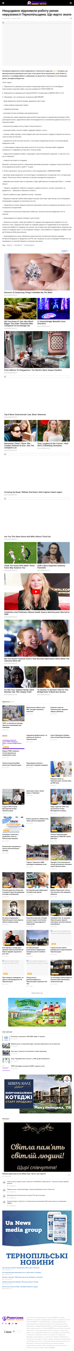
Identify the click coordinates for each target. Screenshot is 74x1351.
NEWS (53, 775)
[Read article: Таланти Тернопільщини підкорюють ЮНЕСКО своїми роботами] (61, 824)
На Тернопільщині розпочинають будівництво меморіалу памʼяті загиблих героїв (35, 951)
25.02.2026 (6, 924)
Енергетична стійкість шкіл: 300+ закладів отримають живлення (35, 709)
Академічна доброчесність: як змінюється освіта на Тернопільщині (36, 737)
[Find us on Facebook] (2, 1324)
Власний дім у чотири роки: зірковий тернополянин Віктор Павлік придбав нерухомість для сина (12, 951)
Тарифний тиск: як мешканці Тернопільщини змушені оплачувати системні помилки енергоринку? (60, 921)
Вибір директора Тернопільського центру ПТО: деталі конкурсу (26, 1195)
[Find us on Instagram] (12, 1324)
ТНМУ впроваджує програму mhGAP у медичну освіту (28, 1066)
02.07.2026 (54, 813)
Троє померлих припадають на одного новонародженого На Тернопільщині (12, 979)
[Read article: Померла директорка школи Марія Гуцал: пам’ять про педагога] (37, 1147)
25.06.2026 (6, 853)
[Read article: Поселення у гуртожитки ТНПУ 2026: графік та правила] (6, 1038)
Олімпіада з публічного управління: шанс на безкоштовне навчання (10, 836)
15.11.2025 (54, 984)
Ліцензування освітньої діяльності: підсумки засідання (37, 764)
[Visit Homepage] (37, 3)
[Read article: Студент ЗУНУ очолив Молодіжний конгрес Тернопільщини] (13, 797)
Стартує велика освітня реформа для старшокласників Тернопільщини (61, 950)
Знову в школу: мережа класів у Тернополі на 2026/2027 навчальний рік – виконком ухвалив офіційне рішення (38, 1182)
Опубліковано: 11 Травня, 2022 (11, 18)
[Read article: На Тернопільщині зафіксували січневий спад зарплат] (37, 880)
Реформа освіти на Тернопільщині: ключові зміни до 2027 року (60, 781)
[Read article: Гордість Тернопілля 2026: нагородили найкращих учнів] (37, 852)
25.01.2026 (54, 954)
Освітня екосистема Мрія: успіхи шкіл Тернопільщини (11, 764)
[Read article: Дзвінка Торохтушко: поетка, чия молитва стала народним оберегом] (61, 880)
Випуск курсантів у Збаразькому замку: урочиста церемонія (37, 820)
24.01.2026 (6, 984)
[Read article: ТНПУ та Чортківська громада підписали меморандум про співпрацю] (13, 713)
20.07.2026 (30, 741)
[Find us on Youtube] (16, 1324)
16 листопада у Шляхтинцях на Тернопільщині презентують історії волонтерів (61, 979)
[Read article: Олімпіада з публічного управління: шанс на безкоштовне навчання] (13, 824)
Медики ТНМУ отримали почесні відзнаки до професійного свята (10, 753)
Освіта (6, 719)
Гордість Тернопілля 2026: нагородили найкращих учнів (36, 863)
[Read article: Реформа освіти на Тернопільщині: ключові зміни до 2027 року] (61, 769)
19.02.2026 (54, 926)
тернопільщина (29, 245)
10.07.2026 (6, 767)
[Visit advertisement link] (37, 1012)
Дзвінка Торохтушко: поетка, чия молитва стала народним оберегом (60, 892)
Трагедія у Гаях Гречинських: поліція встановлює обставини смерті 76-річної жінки (61, 864)
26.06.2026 (54, 841)
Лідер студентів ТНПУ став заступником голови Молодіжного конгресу (59, 809)
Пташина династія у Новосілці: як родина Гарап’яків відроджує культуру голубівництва (13, 892)
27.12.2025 (30, 986)
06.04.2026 (54, 869)
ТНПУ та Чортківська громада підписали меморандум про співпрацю (12, 725)
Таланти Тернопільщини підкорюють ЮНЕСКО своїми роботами (60, 836)
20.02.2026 (30, 926)
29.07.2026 (6, 729)
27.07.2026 (30, 714)
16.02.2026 (6, 956)
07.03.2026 (54, 896)
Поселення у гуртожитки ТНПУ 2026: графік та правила (28, 1036)
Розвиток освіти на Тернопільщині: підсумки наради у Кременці (59, 709)
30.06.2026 (30, 823)
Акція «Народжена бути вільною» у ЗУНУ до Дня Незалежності (30, 1058)
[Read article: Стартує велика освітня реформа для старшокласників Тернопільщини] (61, 938)
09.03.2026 (30, 894)
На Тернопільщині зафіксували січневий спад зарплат (37, 891)
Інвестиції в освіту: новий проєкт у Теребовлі (35, 792)
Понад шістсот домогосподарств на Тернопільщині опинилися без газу (36, 980)
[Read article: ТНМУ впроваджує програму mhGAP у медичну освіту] (6, 1068)
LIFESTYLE (7, 886)
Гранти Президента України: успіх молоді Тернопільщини (60, 736)
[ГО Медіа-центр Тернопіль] (7, 1331)
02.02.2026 (30, 956)
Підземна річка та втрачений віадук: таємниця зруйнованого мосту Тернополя (35, 1044)
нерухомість (18, 245)
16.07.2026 (54, 739)
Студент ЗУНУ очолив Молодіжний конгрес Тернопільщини (9, 809)
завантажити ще (37, 993)
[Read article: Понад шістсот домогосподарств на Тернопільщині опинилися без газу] (37, 968)
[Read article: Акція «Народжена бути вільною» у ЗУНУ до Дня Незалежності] (6, 1060)
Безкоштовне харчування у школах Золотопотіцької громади (11, 848)
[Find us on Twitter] (6, 1324)
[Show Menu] (3, 3)
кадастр (9, 245)
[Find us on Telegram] (9, 1324)
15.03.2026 (6, 896)
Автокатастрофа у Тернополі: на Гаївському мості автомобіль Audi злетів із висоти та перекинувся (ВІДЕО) (36, 1202)
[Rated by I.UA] (17, 1331)
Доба (55, 71)
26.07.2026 (6, 757)
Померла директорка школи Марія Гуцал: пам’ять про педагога (24, 1174)
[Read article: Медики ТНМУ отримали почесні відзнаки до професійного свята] (13, 741)
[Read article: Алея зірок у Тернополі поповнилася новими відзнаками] (6, 1053)
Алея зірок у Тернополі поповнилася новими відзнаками (29, 1051)
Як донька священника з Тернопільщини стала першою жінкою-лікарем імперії (12, 920)
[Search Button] (71, 3)
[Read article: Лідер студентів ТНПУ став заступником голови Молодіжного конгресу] (61, 797)
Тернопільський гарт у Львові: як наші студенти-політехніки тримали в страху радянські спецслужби (36, 921)
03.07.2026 (6, 813)
